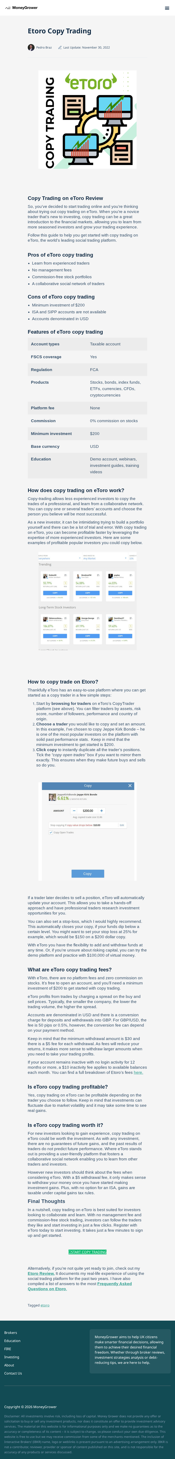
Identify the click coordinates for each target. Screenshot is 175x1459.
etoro (45, 1305)
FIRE (7, 1349)
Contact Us (13, 1373)
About (9, 1365)
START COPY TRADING (88, 1252)
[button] (167, 7)
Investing (11, 1357)
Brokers (10, 1332)
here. (138, 1072)
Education (12, 1340)
